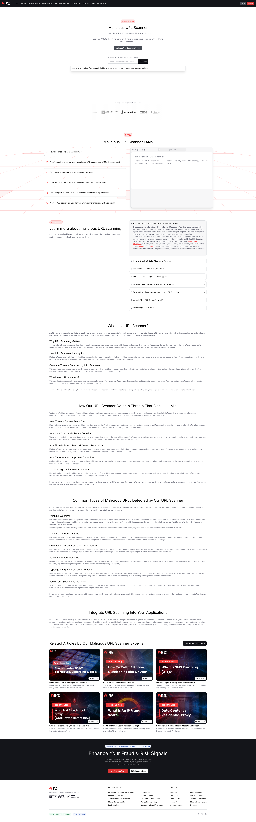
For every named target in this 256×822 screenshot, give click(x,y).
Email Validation (147, 795)
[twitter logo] (202, 814)
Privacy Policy (175, 802)
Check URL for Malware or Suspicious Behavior (123, 58)
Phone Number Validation (117, 802)
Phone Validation (47, 3)
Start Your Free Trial (117, 771)
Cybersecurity (76, 3)
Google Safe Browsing (146, 246)
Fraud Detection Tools (99, 3)
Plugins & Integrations (198, 802)
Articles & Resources (198, 799)
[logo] (75, 788)
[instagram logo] (206, 814)
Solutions (86, 3)
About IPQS (174, 792)
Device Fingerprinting (62, 3)
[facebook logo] (198, 814)
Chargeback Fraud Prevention (152, 805)
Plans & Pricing (196, 792)
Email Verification (34, 3)
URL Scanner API (95, 620)
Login (243, 3)
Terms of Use (175, 799)
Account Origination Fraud (150, 799)
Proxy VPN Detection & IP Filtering (121, 792)
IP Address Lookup (115, 795)
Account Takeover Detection (119, 799)
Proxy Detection (21, 3)
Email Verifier (146, 792)
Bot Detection (113, 805)
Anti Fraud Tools (196, 795)
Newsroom (194, 805)
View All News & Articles (193, 643)
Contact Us (174, 795)
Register (250, 3)
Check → (143, 61)
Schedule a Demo (140, 771)
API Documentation (177, 805)
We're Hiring (80, 814)
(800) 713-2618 (126, 746)
